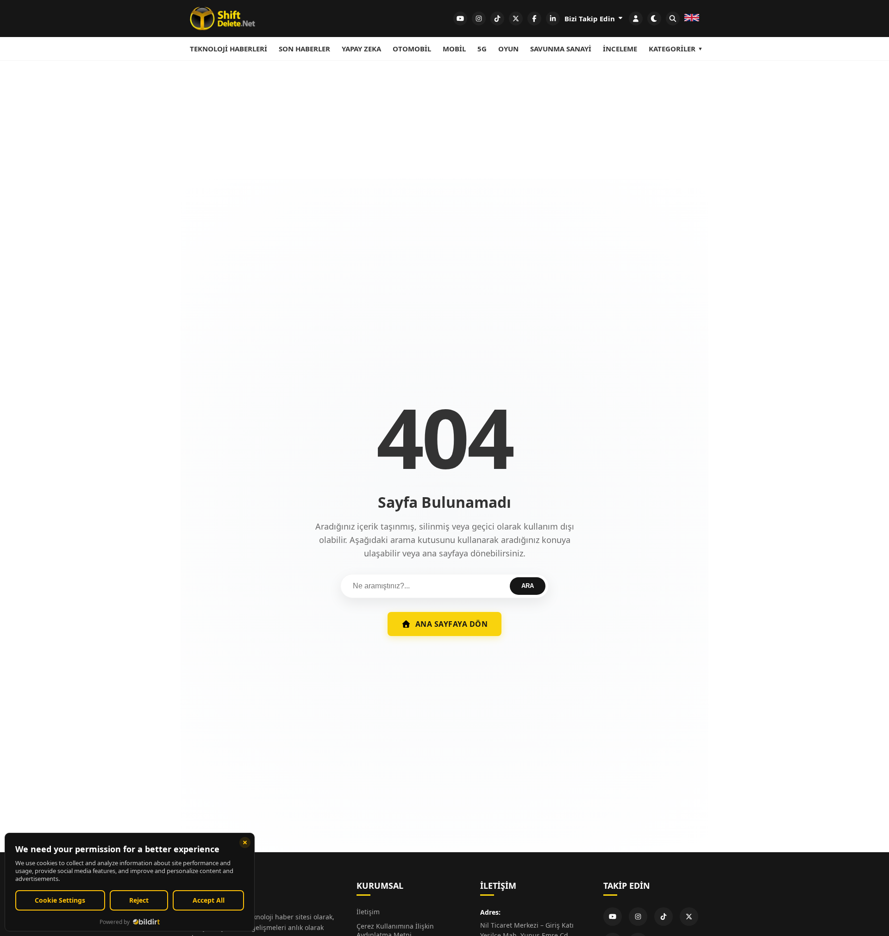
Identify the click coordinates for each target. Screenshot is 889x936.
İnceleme (620, 48)
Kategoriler (672, 48)
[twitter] (516, 18)
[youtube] (460, 18)
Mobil (454, 48)
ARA (527, 585)
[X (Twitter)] (689, 916)
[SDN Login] (636, 18)
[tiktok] (497, 18)
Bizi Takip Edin (590, 18)
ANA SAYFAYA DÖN (451, 624)
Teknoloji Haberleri (228, 48)
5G (482, 48)
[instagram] (479, 18)
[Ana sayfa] (222, 18)
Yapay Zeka (361, 48)
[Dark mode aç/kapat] (654, 18)
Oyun (508, 48)
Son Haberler (304, 48)
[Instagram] (638, 916)
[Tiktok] (663, 916)
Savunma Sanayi (560, 48)
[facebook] (534, 18)
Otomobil (412, 48)
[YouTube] (612, 916)
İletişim (368, 911)
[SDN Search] (673, 18)
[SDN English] (691, 18)
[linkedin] (553, 18)
